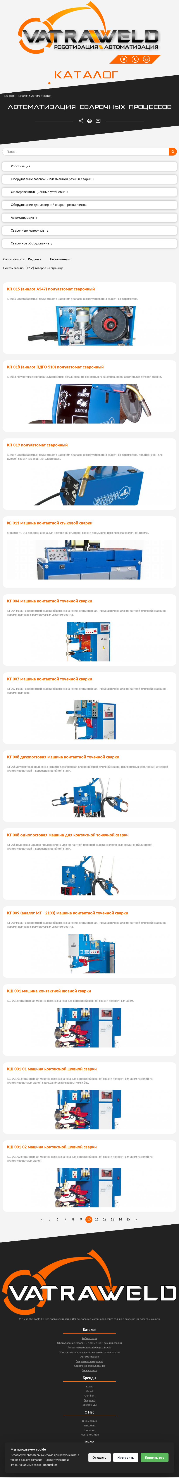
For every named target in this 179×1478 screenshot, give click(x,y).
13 (112, 1219)
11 (96, 1219)
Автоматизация (22, 218)
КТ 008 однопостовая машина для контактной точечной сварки (68, 835)
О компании (89, 1421)
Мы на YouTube (90, 1434)
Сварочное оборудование (30, 243)
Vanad (89, 1391)
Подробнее (50, 1465)
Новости (89, 1430)
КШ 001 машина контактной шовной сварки (49, 991)
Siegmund (89, 1400)
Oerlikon (89, 1395)
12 (104, 1219)
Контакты (89, 1425)
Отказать (100, 1457)
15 (128, 1219)
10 (89, 1219)
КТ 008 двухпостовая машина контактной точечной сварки (63, 757)
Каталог (86, 75)
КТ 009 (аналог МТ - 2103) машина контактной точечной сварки (67, 913)
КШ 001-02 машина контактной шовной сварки (52, 1147)
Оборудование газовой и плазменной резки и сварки (51, 179)
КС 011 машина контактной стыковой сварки (49, 523)
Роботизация (20, 166)
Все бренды (90, 1404)
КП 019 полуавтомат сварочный (37, 445)
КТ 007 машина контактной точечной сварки (49, 679)
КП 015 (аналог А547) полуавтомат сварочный (51, 289)
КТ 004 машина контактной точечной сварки (49, 601)
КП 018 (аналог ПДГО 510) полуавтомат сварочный (55, 367)
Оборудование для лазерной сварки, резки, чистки (49, 205)
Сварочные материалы (28, 230)
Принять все (154, 1457)
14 (120, 1219)
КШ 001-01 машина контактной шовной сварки (52, 1069)
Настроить (125, 1457)
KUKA (89, 1386)
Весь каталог (89, 1370)
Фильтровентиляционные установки (38, 192)
